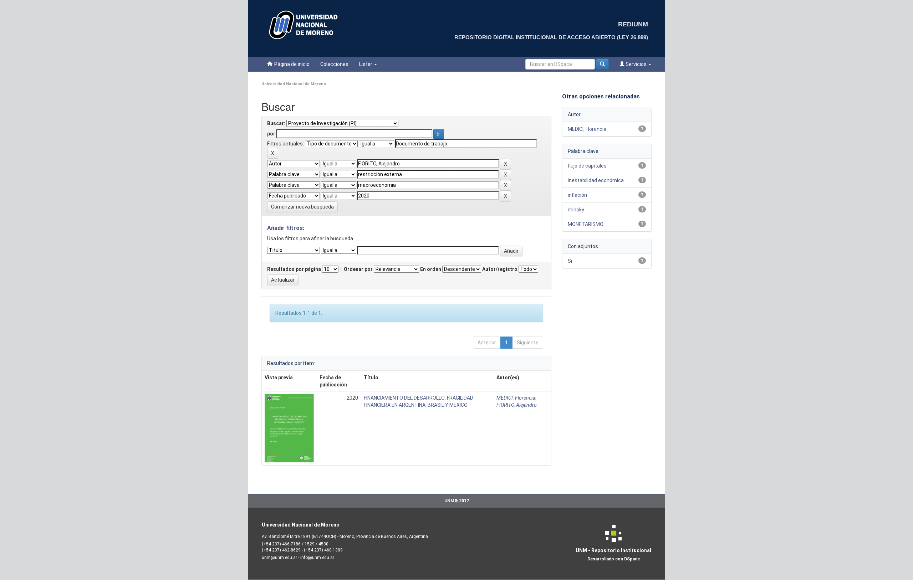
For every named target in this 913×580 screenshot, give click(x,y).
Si (570, 261)
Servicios (636, 64)
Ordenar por (358, 269)
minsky (576, 209)
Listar (366, 64)
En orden (430, 269)
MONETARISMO (585, 224)
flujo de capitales (587, 166)
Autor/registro (499, 269)
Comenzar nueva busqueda (302, 207)
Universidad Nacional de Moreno (293, 84)
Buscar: (276, 123)
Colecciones (334, 64)
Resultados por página (294, 269)
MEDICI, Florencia (515, 398)
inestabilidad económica (596, 180)
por (271, 134)
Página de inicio (291, 64)
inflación (577, 195)
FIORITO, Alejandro (516, 405)
